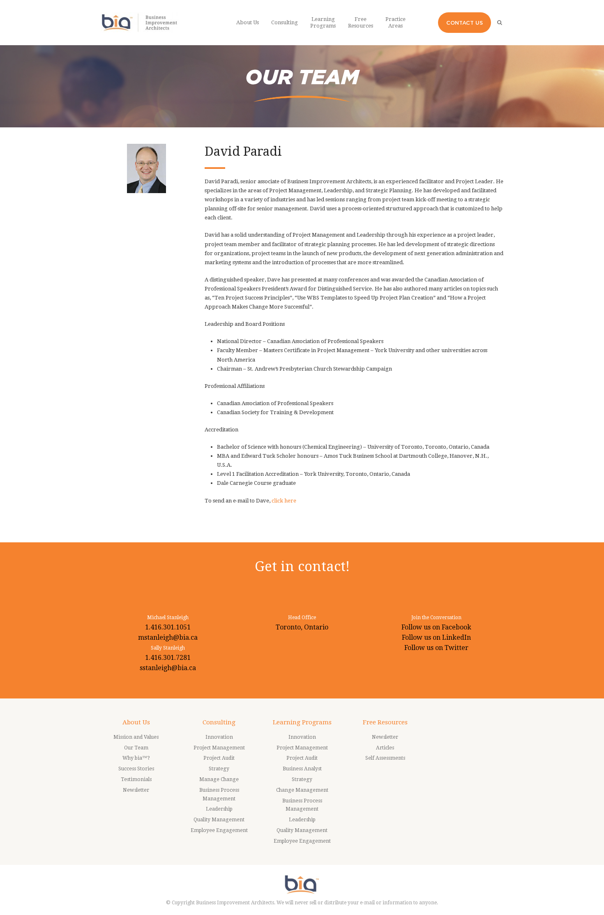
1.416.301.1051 (168, 627)
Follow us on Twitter (436, 648)
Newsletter (136, 790)
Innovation (219, 737)
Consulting (219, 722)
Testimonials (136, 779)
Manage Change (219, 779)
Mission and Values (136, 737)
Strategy (219, 769)
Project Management (219, 748)
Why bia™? (136, 758)
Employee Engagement (219, 830)
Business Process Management (219, 794)
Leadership (219, 809)
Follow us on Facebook (436, 627)
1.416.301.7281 (168, 657)
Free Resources (385, 722)
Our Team (136, 748)
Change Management (302, 790)
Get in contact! (302, 566)
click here (284, 501)
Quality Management (219, 820)
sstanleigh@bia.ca (168, 668)
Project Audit (219, 758)
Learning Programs (302, 722)
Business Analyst (302, 769)
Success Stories (136, 769)
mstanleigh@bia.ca (168, 637)
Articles (385, 748)
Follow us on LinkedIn (436, 637)
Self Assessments (385, 758)
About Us (136, 722)
